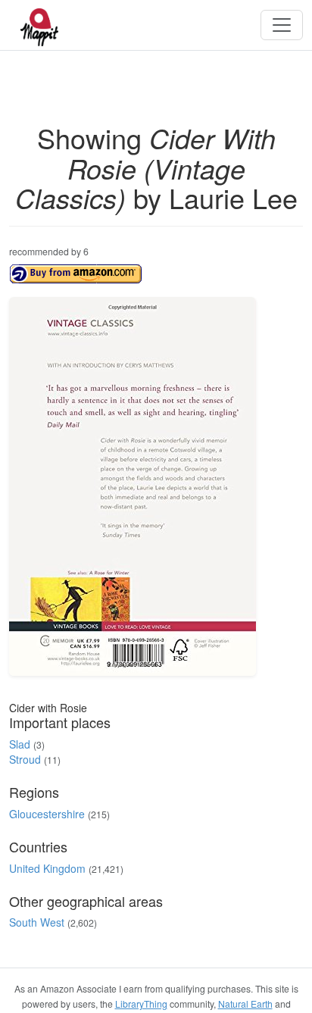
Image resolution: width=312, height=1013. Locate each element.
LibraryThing (141, 1003)
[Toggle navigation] (282, 25)
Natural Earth (245, 1003)
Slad (19, 744)
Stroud (25, 759)
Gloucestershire (47, 813)
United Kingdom (47, 868)
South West (36, 922)
